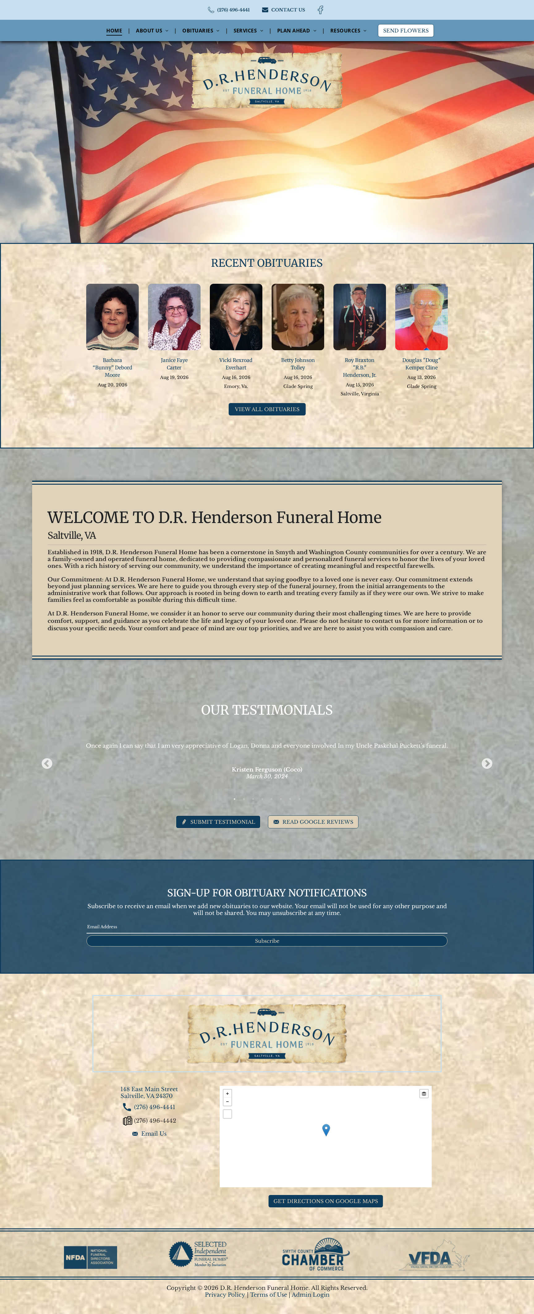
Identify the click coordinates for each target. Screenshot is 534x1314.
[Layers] (424, 1094)
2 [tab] (244, 799)
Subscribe (267, 941)
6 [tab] (281, 799)
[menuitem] (115, 30)
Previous (47, 764)
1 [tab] (234, 799)
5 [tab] (272, 799)
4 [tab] (262, 799)
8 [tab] (299, 799)
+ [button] (227, 1094)
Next (487, 764)
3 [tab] (253, 799)
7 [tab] (290, 799)
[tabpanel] (267, 752)
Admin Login (310, 1294)
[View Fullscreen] (227, 1114)
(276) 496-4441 (154, 1107)
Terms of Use (268, 1294)
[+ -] (326, 1136)
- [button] (227, 1102)
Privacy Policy (225, 1294)
